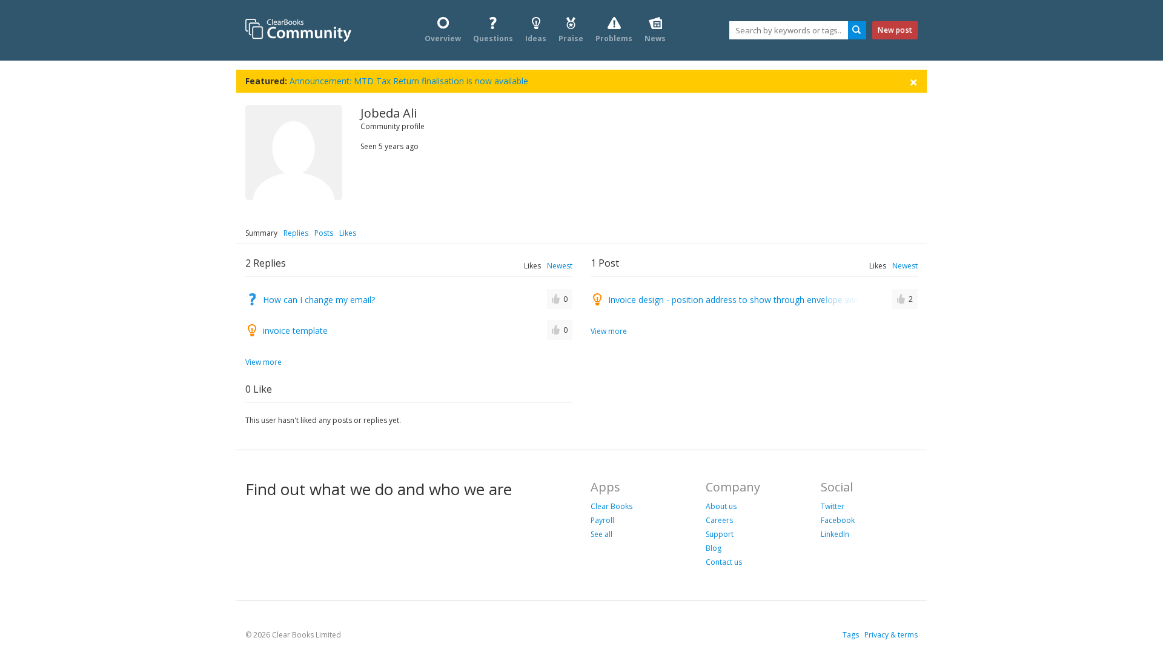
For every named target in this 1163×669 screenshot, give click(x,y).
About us (721, 506)
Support (720, 534)
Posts (323, 233)
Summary (261, 233)
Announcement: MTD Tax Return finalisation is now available (409, 81)
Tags (851, 635)
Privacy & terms (891, 635)
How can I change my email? (319, 299)
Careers (719, 520)
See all (601, 534)
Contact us (724, 562)
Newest (559, 266)
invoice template (295, 330)
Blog (713, 548)
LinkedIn (835, 534)
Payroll (602, 520)
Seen (368, 146)
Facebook (838, 520)
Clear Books (611, 506)
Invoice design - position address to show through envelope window (741, 299)
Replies (295, 233)
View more (263, 362)
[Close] (913, 81)
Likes (347, 233)
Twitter (832, 506)
